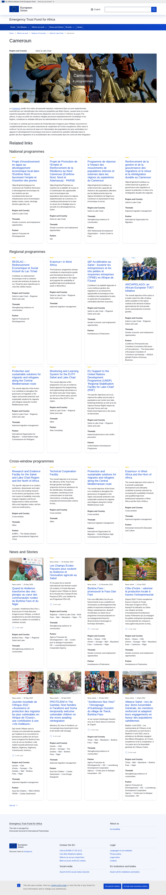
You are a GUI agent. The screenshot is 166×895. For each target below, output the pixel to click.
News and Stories (56, 27)
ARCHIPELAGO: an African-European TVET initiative (139, 287)
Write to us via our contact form (72, 857)
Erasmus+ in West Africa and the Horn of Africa (138, 474)
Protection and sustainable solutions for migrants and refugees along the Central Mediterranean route (26, 377)
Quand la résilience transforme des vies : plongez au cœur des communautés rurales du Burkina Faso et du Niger (25, 596)
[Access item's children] (29, 27)
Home (12, 27)
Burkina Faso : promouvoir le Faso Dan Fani (102, 591)
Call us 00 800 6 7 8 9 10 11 (71, 851)
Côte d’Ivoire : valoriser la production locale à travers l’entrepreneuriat (139, 591)
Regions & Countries (39, 33)
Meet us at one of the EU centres (73, 861)
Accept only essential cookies (135, 886)
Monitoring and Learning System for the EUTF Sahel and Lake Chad (64, 374)
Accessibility (115, 829)
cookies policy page (59, 885)
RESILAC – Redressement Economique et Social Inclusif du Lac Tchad (25, 266)
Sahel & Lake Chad (56, 33)
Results (68, 27)
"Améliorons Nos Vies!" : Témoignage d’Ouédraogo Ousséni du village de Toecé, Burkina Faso (101, 708)
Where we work (38, 27)
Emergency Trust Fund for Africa (25, 823)
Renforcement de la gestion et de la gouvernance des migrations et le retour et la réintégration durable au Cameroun (138, 169)
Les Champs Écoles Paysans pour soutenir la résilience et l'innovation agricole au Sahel (63, 572)
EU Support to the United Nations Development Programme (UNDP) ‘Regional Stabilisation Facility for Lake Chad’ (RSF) (101, 381)
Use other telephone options (71, 854)
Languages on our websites (121, 851)
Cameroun (16, 108)
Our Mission (22, 27)
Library (79, 27)
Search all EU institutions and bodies (125, 872)
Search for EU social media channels (74, 872)
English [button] (97, 9)
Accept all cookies (112, 886)
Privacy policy (115, 854)
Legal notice (115, 857)
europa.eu (28, 851)
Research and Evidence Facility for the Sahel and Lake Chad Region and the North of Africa (26, 476)
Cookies (113, 861)
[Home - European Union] (20, 9)
